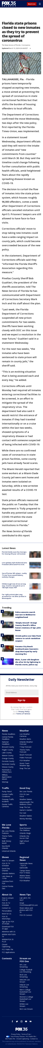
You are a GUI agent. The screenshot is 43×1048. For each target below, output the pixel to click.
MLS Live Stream (26, 1009)
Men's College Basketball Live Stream (25, 992)
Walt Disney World (6, 842)
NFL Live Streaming (23, 966)
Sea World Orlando (6, 847)
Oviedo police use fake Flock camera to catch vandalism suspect (28, 638)
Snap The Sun (25, 768)
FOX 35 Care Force (24, 795)
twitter (17, 1021)
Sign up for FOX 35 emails (8, 922)
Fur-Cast (23, 813)
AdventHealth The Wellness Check (26, 803)
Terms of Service (23, 714)
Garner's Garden (26, 810)
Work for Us (6, 914)
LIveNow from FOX (7, 882)
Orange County (8, 758)
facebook (12, 1021)
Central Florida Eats (7, 887)
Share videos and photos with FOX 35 (26, 910)
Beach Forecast (26, 755)
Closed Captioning (6, 945)
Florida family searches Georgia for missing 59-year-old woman (14, 553)
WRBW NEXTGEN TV (9, 935)
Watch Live (31, 4)
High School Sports (24, 842)
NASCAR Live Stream (25, 981)
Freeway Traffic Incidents (8, 800)
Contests (7, 958)
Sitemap (5, 782)
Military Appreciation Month (7, 777)
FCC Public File (7, 949)
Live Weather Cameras (25, 735)
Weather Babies (26, 799)
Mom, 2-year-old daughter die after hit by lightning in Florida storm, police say (27, 662)
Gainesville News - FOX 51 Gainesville (26, 865)
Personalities (7, 911)
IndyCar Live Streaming (24, 986)
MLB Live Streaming (23, 976)
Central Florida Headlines (7, 738)
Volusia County (7, 767)
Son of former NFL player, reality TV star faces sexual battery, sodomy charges (14, 575)
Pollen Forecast (26, 757)
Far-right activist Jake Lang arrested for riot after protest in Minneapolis (14, 596)
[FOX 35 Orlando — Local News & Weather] (9, 4)
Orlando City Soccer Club (24, 837)
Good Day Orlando (6, 869)
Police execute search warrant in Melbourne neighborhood (25, 614)
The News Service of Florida (11, 45)
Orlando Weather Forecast (26, 743)
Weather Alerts (25, 739)
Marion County (7, 755)
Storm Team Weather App (25, 764)
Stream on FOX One (25, 960)
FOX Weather (25, 760)
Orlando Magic (25, 833)
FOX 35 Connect (26, 915)
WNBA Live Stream (24, 1005)
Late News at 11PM (7, 877)
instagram (21, 1021)
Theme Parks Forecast (25, 751)
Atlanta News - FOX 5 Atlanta (25, 876)
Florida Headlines (8, 734)
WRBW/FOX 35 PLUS (7, 940)
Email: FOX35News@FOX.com (29, 904)
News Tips (25, 894)
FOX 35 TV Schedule (6, 864)
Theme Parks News (7, 837)
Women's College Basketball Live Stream (26, 999)
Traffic (5, 788)
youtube (26, 1021)
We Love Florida (26, 791)
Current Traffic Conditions (7, 795)
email (30, 1021)
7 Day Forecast (25, 747)
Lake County (7, 752)
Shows (5, 857)
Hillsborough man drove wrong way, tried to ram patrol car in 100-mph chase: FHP (14, 586)
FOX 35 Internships (6, 917)
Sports (23, 824)
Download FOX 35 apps (8, 927)
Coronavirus (26, 45)
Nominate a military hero (7, 771)
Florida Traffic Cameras (7, 805)
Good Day (25, 788)
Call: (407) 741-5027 (25, 899)
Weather (24, 730)
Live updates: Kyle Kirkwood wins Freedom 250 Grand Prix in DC (14, 564)
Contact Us (6, 908)
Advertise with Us (8, 931)
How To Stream (8, 860)
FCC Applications (8, 952)
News (5, 730)
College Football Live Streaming (26, 971)
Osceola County (8, 761)
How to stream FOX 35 (8, 899)
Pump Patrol (7, 791)
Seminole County (8, 764)
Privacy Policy (24, 711)
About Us (7, 894)
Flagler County (7, 750)
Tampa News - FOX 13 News (25, 871)
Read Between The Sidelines (25, 829)
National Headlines (5, 743)
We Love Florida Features (8, 832)
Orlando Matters (8, 873)
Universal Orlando (9, 851)
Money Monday (26, 818)
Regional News (24, 858)
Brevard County (8, 747)
